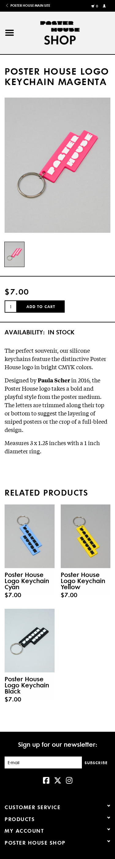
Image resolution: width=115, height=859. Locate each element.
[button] (9, 33)
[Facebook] (46, 780)
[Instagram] (69, 780)
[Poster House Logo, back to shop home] (67, 31)
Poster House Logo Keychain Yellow (83, 580)
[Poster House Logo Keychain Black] (30, 640)
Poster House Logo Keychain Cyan (27, 580)
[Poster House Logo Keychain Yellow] (86, 536)
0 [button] (97, 6)
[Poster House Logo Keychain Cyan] (30, 536)
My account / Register (105, 5)
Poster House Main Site (30, 5)
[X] (57, 780)
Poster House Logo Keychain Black (27, 685)
